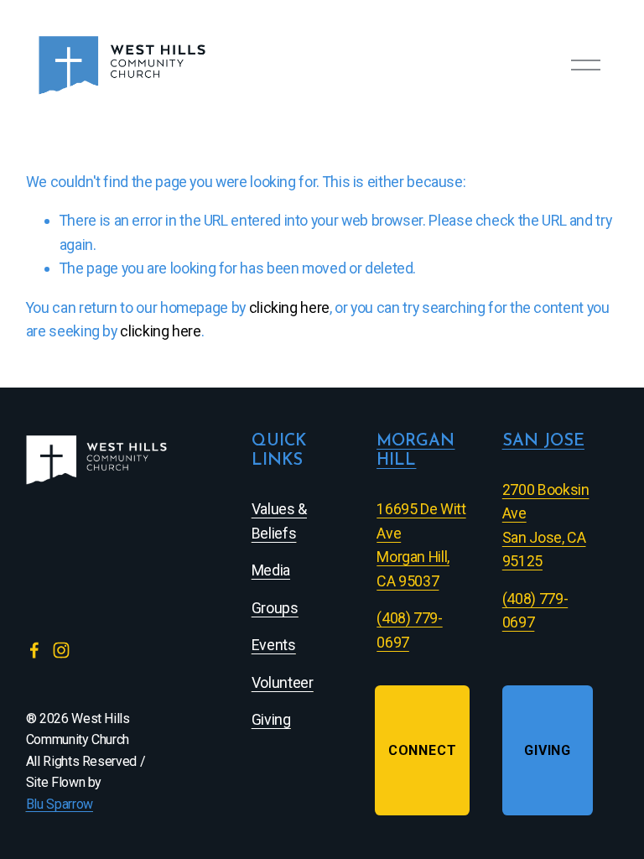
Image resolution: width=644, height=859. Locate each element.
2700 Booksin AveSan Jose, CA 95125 (545, 525)
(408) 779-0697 (535, 611)
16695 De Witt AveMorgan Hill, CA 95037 (421, 545)
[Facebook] (34, 650)
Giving (547, 750)
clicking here (289, 307)
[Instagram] (61, 650)
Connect (422, 750)
